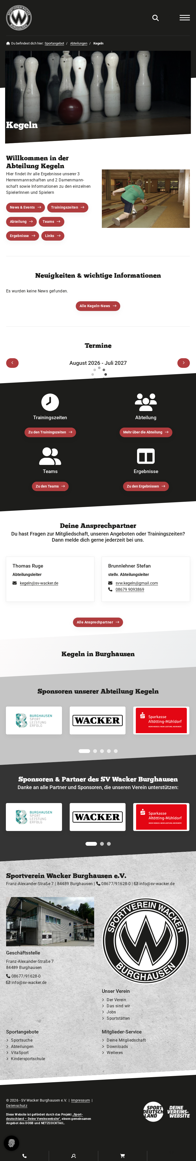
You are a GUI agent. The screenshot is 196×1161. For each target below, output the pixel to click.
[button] (80, 751)
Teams (48, 221)
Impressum (80, 1100)
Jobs (111, 1012)
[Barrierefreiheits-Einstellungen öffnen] (169, 18)
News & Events (22, 207)
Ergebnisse (19, 235)
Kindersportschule (28, 1059)
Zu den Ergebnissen (143, 486)
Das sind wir (118, 1006)
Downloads (117, 1046)
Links (49, 235)
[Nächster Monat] (183, 363)
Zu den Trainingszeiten (47, 432)
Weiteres (115, 1052)
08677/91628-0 (115, 884)
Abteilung (18, 221)
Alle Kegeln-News (95, 306)
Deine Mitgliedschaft (126, 1040)
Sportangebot (54, 43)
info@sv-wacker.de (156, 884)
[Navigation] (182, 17)
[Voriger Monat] (12, 363)
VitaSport (20, 1052)
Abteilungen (78, 43)
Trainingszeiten (64, 207)
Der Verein (116, 1000)
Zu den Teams (47, 486)
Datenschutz (16, 1106)
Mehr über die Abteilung (142, 432)
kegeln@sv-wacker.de (39, 583)
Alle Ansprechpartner (95, 622)
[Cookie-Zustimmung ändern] (11, 1143)
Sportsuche (21, 1040)
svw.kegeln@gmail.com (137, 583)
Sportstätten (118, 1018)
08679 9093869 (130, 589)
